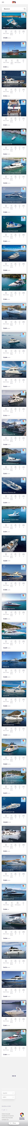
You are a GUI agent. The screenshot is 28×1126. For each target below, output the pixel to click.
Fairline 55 (6, 1044)
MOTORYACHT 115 (8, 115)
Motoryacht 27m (8, 841)
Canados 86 (6, 957)
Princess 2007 (7, 986)
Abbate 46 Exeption (9, 608)
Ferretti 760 (6, 376)
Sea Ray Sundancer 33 (9, 1015)
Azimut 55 (6, 405)
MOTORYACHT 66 (8, 725)
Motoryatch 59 (7, 144)
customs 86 (6, 754)
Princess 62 (6, 347)
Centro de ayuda (6, 1114)
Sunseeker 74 (7, 637)
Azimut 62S (6, 550)
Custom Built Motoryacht (10, 231)
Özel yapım (6, 86)
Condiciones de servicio (8, 1115)
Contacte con (5, 1119)
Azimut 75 (6, 666)
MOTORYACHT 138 (8, 812)
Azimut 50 (6, 289)
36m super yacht (8, 27)
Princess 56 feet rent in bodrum (12, 202)
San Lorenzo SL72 (8, 783)
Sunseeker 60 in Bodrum (10, 318)
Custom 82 (6, 56)
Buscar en (7, 9)
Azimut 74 (6, 260)
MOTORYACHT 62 (8, 899)
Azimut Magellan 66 (9, 434)
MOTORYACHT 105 (8, 928)
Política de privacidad (7, 1117)
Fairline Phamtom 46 (9, 492)
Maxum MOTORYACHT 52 (10, 463)
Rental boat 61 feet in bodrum (12, 173)
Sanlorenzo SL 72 (8, 870)
